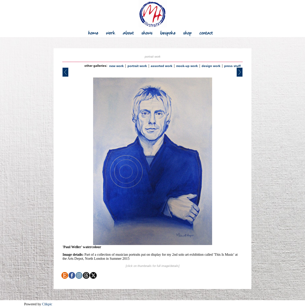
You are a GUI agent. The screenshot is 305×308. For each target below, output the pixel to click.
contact (206, 32)
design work (211, 66)
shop (188, 32)
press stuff (232, 66)
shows (147, 32)
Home (93, 32)
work (110, 32)
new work (116, 66)
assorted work (161, 66)
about (128, 32)
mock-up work (187, 66)
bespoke (168, 32)
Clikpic (47, 304)
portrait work (137, 66)
